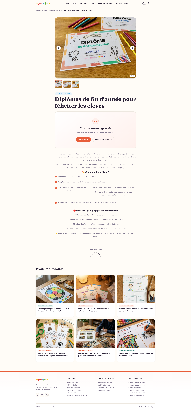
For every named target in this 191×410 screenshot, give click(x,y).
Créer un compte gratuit (103, 140)
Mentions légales (150, 407)
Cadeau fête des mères (136, 393)
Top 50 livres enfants (74, 390)
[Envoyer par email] (105, 254)
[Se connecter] (148, 3)
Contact (141, 407)
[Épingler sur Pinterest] (57, 20)
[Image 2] (67, 84)
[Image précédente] (58, 48)
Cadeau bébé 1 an (134, 388)
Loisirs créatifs (72, 385)
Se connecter (83, 140)
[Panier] (153, 3)
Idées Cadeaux (135, 379)
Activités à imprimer (104, 390)
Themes (118, 3)
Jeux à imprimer (72, 382)
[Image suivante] (132, 48)
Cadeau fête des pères (136, 395)
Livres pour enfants (73, 388)
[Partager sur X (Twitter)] (92, 254)
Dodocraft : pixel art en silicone (77, 395)
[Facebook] (37, 395)
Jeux (93, 3)
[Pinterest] (47, 395)
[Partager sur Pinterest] (98, 254)
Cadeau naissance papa (136, 382)
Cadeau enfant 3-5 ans (136, 390)
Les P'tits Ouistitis (103, 385)
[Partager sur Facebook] (86, 254)
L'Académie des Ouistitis (106, 388)
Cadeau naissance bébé (136, 385)
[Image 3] (75, 84)
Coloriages (83, 3)
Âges (126, 3)
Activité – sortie (72, 393)
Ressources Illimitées (105, 382)
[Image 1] (58, 84)
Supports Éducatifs (69, 3)
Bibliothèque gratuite (63, 93)
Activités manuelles (105, 3)
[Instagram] (42, 395)
